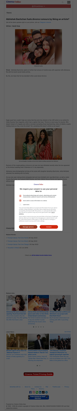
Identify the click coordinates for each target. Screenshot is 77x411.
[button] (38, 204)
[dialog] (38, 205)
